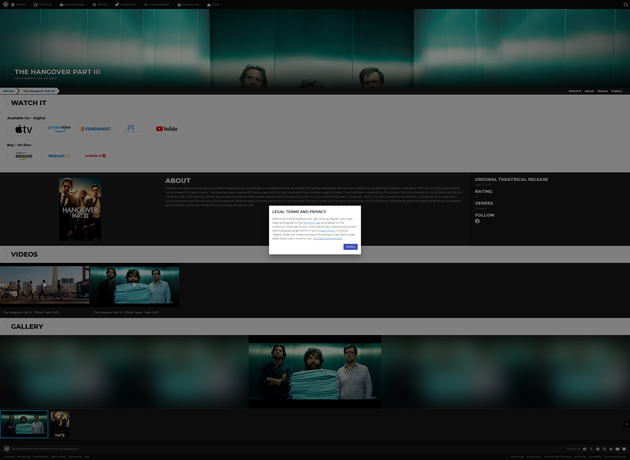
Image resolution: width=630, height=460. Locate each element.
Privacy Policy (326, 230)
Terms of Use (311, 222)
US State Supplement (327, 238)
